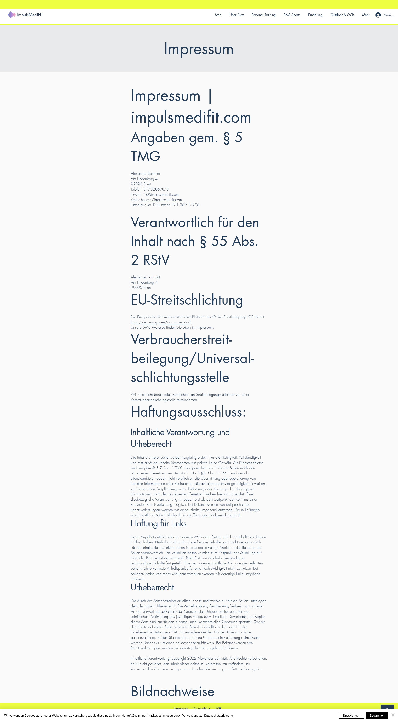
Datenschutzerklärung (218, 715)
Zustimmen (377, 715)
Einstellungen (351, 715)
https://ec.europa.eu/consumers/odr (161, 322)
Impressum (181, 708)
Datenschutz (201, 708)
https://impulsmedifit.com (161, 199)
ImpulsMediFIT (30, 14)
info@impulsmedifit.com (161, 194)
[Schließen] (393, 715)
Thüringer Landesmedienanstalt (216, 514)
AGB (218, 708)
